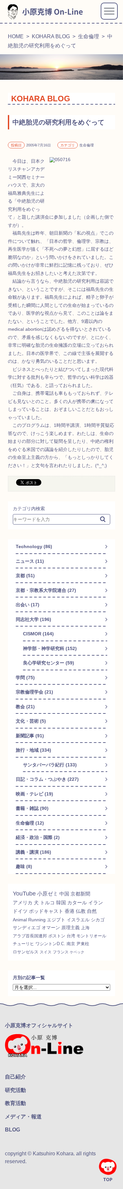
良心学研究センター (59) (48, 662)
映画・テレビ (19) (34, 793)
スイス (45, 952)
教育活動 (15, 1103)
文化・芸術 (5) (31, 721)
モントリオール (91, 935)
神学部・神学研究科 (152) (50, 648)
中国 (64, 893)
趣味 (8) (24, 866)
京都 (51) (25, 575)
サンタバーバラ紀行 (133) (50, 764)
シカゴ (98, 919)
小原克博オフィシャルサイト (39, 1025)
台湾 (71, 935)
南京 (71, 944)
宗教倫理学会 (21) (34, 692)
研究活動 (15, 1090)
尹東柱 (82, 944)
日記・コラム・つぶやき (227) (47, 779)
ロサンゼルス (25, 952)
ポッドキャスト (46, 911)
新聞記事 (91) (30, 735)
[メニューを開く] (109, 11)
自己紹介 (15, 1077)
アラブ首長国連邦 (30, 935)
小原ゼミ (47, 893)
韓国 (61, 902)
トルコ (47, 902)
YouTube (24, 893)
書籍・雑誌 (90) (32, 808)
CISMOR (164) (38, 633)
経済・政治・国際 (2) (38, 837)
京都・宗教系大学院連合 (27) (46, 590)
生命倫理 (88, 36)
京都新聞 (80, 893)
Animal (20, 919)
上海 (85, 927)
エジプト (56, 919)
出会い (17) (27, 604)
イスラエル (78, 919)
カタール (77, 902)
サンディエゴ (26, 927)
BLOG (12, 1129)
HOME (16, 36)
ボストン (56, 935)
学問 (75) (25, 677)
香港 (69, 911)
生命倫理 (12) (30, 823)
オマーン (51, 927)
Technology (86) (34, 546)
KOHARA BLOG (51, 36)
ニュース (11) (30, 561)
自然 (92, 911)
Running (37, 919)
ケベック (77, 952)
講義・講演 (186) (33, 852)
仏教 (81, 911)
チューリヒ (23, 944)
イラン (95, 902)
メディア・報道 (23, 1116)
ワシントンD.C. (50, 944)
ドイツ (20, 911)
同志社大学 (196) (33, 619)
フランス (61, 952)
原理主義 (70, 927)
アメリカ (22, 902)
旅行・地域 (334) (33, 750)
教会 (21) (25, 706)
